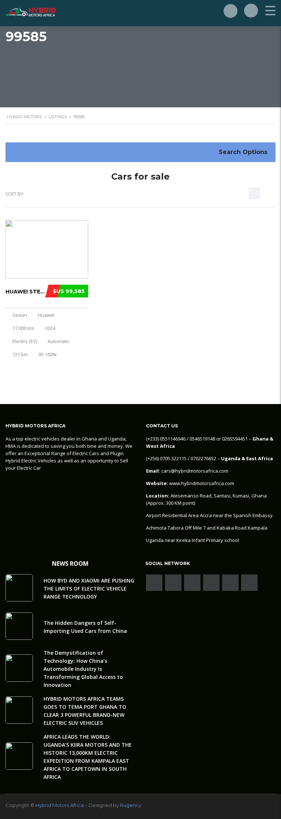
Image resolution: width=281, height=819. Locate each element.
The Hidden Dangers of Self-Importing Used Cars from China (85, 626)
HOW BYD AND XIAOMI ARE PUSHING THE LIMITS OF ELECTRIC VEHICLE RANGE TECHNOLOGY (89, 588)
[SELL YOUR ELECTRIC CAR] (230, 11)
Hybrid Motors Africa (59, 805)
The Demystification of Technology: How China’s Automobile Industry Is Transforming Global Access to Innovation (83, 668)
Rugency (130, 805)
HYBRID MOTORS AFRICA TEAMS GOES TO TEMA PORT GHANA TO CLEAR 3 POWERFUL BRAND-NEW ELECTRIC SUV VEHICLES (85, 710)
